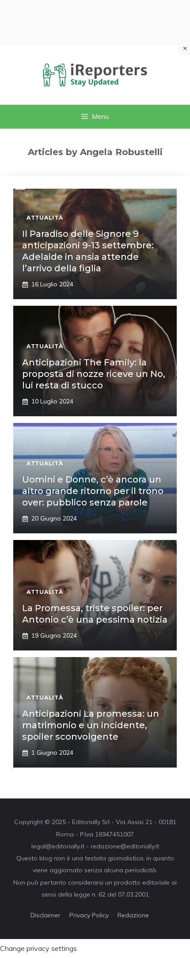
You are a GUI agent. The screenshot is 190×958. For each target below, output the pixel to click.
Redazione (133, 915)
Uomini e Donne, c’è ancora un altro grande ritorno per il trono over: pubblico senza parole (92, 491)
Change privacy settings (38, 948)
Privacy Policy (89, 915)
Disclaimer (45, 915)
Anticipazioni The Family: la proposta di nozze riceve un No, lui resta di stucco (93, 374)
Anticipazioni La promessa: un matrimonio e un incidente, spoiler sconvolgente (90, 725)
